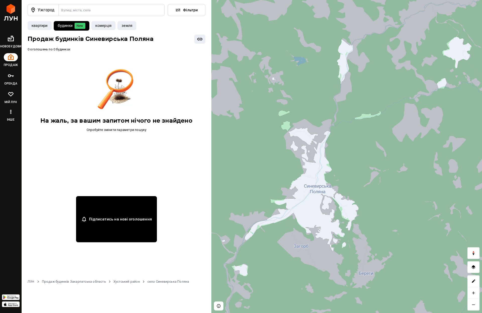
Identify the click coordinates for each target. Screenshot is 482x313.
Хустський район (126, 281)
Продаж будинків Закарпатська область (74, 281)
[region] (346, 156)
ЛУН (31, 281)
